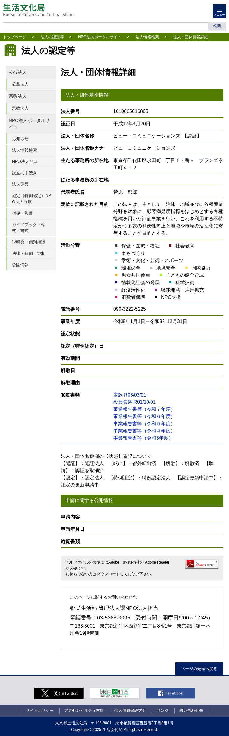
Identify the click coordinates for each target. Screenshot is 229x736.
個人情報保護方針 (130, 710)
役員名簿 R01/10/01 (134, 402)
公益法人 (18, 72)
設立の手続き (24, 172)
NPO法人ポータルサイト (99, 37)
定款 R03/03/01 (129, 394)
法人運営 (20, 184)
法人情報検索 (147, 37)
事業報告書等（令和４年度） (144, 430)
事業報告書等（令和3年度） (143, 437)
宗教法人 (18, 96)
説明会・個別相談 (28, 242)
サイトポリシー (40, 710)
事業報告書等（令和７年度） (144, 409)
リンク (163, 710)
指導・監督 (22, 213)
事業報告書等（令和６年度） (144, 416)
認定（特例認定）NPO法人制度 (31, 198)
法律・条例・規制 (28, 253)
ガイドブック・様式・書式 (28, 227)
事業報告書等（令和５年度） (144, 423)
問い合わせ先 (191, 710)
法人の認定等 (52, 37)
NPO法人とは (25, 161)
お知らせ (20, 138)
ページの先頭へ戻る (199, 668)
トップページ (14, 37)
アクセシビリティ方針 (84, 710)
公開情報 (20, 264)
